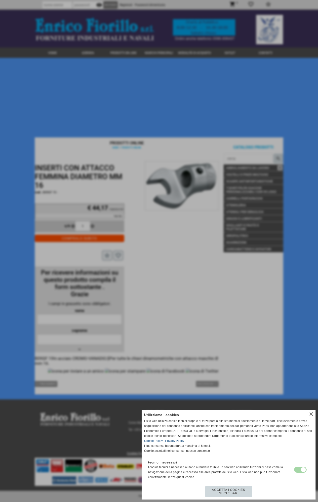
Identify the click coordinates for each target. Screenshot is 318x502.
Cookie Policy (153, 441)
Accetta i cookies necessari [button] (228, 491)
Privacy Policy (174, 441)
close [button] (311, 414)
